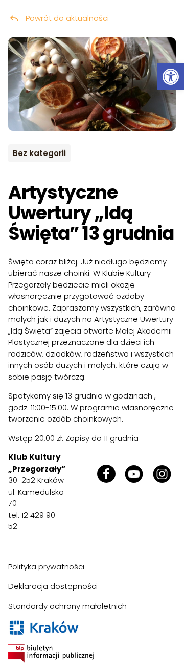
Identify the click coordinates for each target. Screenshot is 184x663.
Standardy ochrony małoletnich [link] (67, 606)
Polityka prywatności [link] (46, 566)
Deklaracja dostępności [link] (53, 586)
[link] (170, 76)
